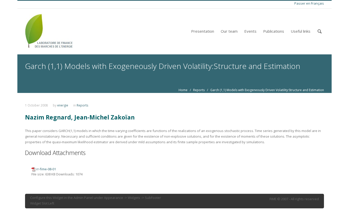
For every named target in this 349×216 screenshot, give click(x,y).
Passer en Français (309, 3)
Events (250, 31)
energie (62, 105)
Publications (273, 31)
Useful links (300, 31)
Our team (229, 31)
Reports (199, 90)
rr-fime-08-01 (46, 169)
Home (183, 90)
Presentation (202, 31)
